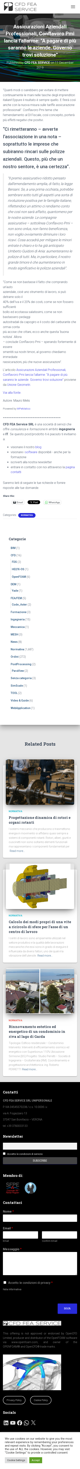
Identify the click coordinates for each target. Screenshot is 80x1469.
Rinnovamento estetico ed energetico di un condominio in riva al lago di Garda (37, 1031)
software (31, 452)
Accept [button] (36, 1460)
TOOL (14, 693)
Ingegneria (18, 619)
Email (8, 1228)
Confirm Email (49, 1240)
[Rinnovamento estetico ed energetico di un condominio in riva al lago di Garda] (40, 990)
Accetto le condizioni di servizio (25, 1154)
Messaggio (12, 1249)
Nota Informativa (12, 1289)
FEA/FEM (16, 598)
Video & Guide (20, 700)
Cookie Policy (41, 1400)
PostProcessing (21, 664)
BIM (13, 548)
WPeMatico (23, 408)
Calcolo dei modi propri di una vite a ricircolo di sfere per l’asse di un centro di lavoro (40, 926)
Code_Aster (19, 604)
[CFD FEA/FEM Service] (23, 7)
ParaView (18, 670)
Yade (15, 590)
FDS (14, 561)
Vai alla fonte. (12, 392)
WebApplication (20, 708)
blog (38, 447)
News (14, 641)
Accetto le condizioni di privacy (30, 1283)
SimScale (17, 685)
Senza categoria (21, 678)
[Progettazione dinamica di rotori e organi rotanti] (40, 781)
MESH (14, 634)
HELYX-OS (18, 569)
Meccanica (18, 626)
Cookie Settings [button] (16, 1460)
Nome (8, 1211)
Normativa (27, 515)
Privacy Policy (14, 1400)
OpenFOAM (19, 576)
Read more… (17, 850)
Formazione (18, 612)
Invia (67, 1308)
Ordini (15, 656)
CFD (13, 555)
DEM (13, 584)
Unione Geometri (18, 385)
